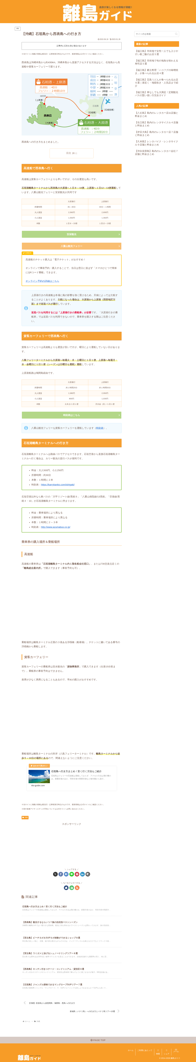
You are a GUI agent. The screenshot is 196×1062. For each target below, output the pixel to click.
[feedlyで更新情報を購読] (71, 887)
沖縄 (26, 817)
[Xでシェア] (55, 874)
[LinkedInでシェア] (82, 874)
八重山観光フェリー (71, 246)
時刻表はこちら (71, 415)
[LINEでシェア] (71, 874)
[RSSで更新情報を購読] (77, 887)
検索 (158, 1054)
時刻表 (99, 428)
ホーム (130, 1050)
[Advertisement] (72, 844)
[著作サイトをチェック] (66, 887)
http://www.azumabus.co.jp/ (55, 527)
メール (176, 1051)
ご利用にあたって (144, 1050)
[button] (87, 874)
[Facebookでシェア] (60, 874)
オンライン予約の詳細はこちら (42, 281)
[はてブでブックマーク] (66, 874)
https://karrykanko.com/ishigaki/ (58, 484)
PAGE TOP (99, 1040)
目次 (68, 153)
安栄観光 (71, 234)
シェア (166, 1054)
